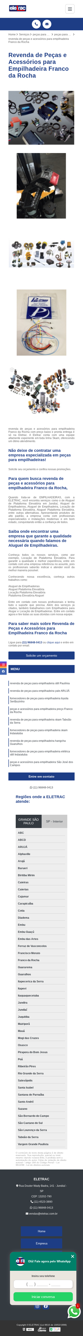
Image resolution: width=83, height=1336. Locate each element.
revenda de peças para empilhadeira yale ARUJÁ (39, 690)
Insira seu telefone (43, 1276)
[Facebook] (45, 1306)
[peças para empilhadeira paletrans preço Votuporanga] (41, 118)
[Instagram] (37, 1306)
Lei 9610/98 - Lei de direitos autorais (38, 1163)
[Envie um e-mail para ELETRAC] (46, 24)
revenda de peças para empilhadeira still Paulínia (40, 683)
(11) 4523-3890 (42, 1201)
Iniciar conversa (43, 1297)
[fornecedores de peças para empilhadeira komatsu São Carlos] (41, 391)
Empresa (41, 1243)
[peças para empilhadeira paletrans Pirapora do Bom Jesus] (41, 322)
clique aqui (53, 642)
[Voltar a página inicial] (17, 8)
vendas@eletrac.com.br (43, 1213)
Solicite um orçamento (41, 655)
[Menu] (70, 9)
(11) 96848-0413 (32, 642)
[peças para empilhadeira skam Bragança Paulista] (41, 254)
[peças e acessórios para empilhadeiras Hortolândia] (41, 186)
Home (41, 1231)
